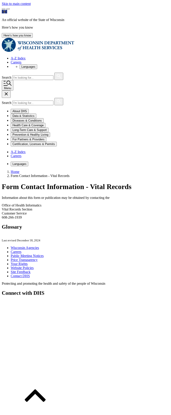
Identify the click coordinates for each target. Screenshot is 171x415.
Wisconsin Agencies (25, 248)
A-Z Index (18, 58)
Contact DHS (20, 276)
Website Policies (22, 268)
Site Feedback (21, 272)
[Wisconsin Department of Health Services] (38, 51)
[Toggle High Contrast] (8, 9)
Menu (7, 88)
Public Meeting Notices (27, 256)
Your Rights (19, 264)
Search (7, 77)
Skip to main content (16, 4)
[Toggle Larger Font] (3, 9)
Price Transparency (24, 260)
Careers (16, 62)
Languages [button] (28, 66)
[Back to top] (35, 411)
